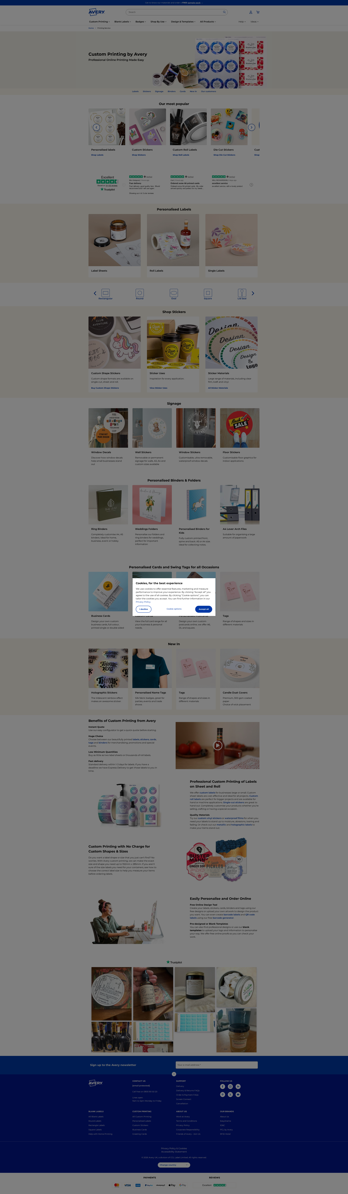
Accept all (204, 609)
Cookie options (174, 609)
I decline (143, 609)
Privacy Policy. (143, 602)
